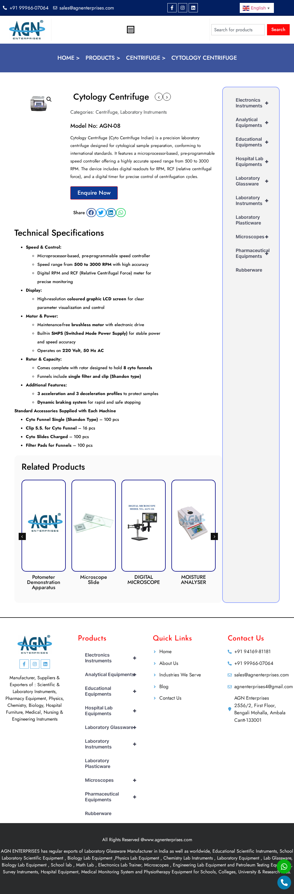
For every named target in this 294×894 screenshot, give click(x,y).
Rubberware (249, 270)
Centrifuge (106, 112)
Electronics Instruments (252, 103)
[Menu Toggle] (130, 29)
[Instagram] (182, 7)
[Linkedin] (193, 7)
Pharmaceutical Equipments (253, 253)
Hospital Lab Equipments (252, 161)
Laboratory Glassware (252, 181)
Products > (103, 58)
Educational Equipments (252, 142)
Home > (68, 58)
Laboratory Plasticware (248, 220)
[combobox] (238, 29)
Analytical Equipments (252, 122)
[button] (49, 99)
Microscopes (252, 236)
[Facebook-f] (172, 7)
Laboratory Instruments (143, 112)
